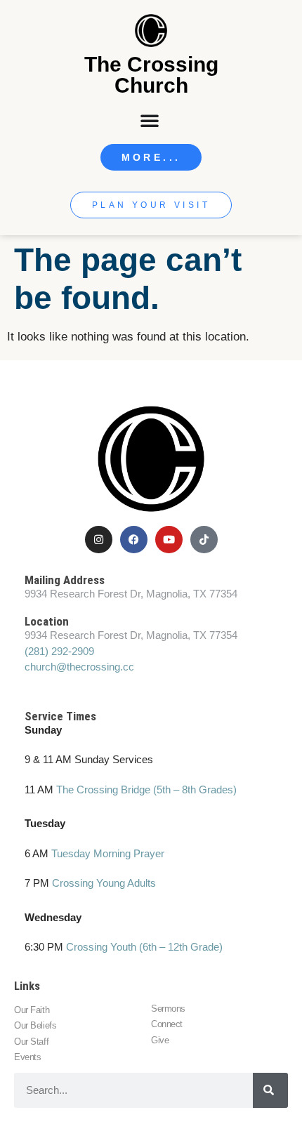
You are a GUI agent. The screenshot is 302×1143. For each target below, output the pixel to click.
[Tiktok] (204, 539)
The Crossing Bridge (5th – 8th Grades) (146, 789)
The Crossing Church (151, 75)
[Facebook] (133, 539)
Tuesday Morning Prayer (107, 853)
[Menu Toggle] (151, 120)
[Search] (270, 1090)
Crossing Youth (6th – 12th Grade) (144, 947)
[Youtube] (169, 539)
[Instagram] (98, 539)
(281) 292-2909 (59, 651)
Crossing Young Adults (104, 883)
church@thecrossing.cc (79, 667)
